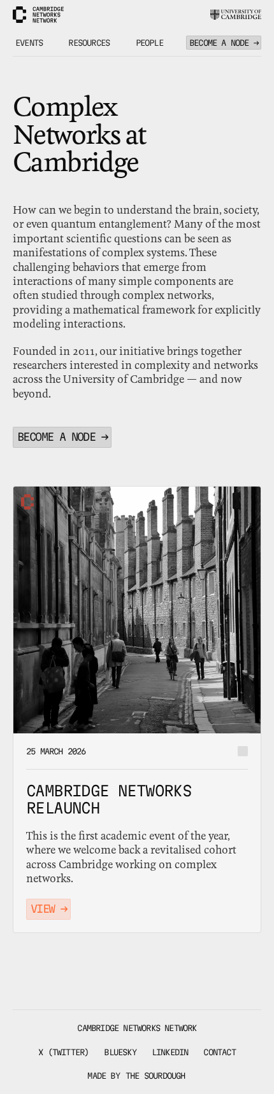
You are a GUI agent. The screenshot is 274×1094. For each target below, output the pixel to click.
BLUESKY (120, 1052)
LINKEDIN (170, 1052)
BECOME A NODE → (223, 42)
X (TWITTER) (63, 1052)
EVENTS (29, 42)
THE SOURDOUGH (155, 1075)
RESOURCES (89, 42)
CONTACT (219, 1052)
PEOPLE (149, 42)
